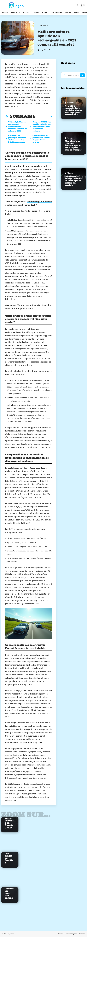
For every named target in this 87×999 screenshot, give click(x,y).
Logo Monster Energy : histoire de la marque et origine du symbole (73, 180)
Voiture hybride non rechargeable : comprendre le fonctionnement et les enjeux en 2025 (17, 126)
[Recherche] (76, 5)
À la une (70, 173)
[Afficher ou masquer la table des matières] (43, 116)
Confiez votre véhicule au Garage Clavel (9, 821)
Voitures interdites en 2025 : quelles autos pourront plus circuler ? (28, 306)
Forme (69, 138)
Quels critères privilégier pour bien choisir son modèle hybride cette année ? (17, 138)
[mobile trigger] (4, 5)
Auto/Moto (44, 25)
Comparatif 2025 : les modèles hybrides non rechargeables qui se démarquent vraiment (42, 126)
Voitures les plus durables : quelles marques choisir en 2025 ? (28, 203)
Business (70, 103)
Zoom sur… (26, 814)
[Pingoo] (16, 5)
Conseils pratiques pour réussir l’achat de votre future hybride (41, 138)
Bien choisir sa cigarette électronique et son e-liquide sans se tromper (73, 145)
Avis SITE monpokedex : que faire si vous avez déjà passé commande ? (73, 110)
